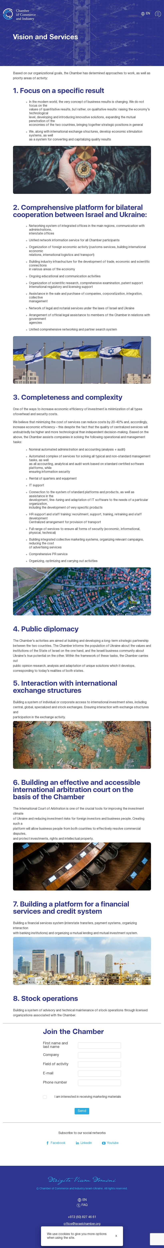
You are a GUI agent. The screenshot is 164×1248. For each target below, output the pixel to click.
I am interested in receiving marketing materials (87, 1097)
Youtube (113, 1143)
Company (51, 1055)
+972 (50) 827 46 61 (82, 1217)
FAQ (84, 1205)
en (148, 13)
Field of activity (55, 1064)
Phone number (55, 1082)
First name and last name (55, 1045)
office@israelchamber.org (82, 1224)
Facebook (58, 1143)
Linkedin (86, 1143)
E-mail (48, 1073)
